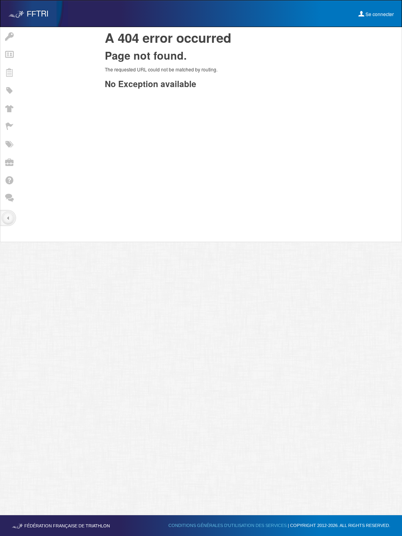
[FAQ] (9, 180)
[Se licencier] (9, 54)
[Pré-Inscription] (9, 72)
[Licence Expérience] (9, 144)
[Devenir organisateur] (9, 126)
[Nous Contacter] (9, 198)
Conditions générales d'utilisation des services (228, 525)
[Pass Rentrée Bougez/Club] (9, 90)
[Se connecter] (9, 36)
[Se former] (9, 162)
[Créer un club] (9, 108)
